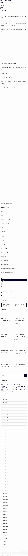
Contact (2, 12)
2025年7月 (5, 430)
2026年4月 (5, 402)
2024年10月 (5, 457)
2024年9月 (5, 460)
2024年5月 (5, 466)
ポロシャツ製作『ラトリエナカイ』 (9, 387)
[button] (1, 283)
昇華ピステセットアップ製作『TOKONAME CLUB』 (13, 386)
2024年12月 (5, 451)
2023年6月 (5, 490)
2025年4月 (5, 439)
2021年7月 (5, 535)
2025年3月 (5, 442)
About (1, 4)
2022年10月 (5, 505)
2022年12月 (5, 499)
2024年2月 (5, 475)
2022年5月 (5, 517)
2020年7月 (5, 544)
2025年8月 (5, 427)
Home (1, 2)
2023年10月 (5, 484)
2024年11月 (5, 454)
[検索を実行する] (25, 375)
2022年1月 (5, 523)
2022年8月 (5, 511)
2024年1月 (5, 478)
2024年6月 (5, 463)
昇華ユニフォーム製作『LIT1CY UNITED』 (11, 384)
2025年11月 (5, 418)
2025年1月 (5, 448)
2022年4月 (5, 520)
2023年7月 (5, 487)
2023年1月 (5, 496)
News (1, 7)
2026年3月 (5, 406)
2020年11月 (5, 541)
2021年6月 (5, 538)
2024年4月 (5, 469)
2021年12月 (5, 526)
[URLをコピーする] (14, 288)
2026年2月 (5, 409)
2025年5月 (5, 436)
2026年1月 (5, 412)
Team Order (3, 10)
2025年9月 (5, 424)
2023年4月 (5, 493)
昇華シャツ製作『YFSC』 (7, 391)
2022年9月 (5, 508)
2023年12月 (5, 481)
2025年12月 (5, 415)
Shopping (2, 8)
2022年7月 (5, 514)
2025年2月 (5, 445)
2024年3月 (5, 472)
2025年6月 (5, 433)
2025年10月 (5, 421)
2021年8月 (5, 532)
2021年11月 (5, 529)
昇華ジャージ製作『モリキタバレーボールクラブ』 (13, 389)
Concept (2, 5)
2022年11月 (5, 502)
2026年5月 (5, 399)
